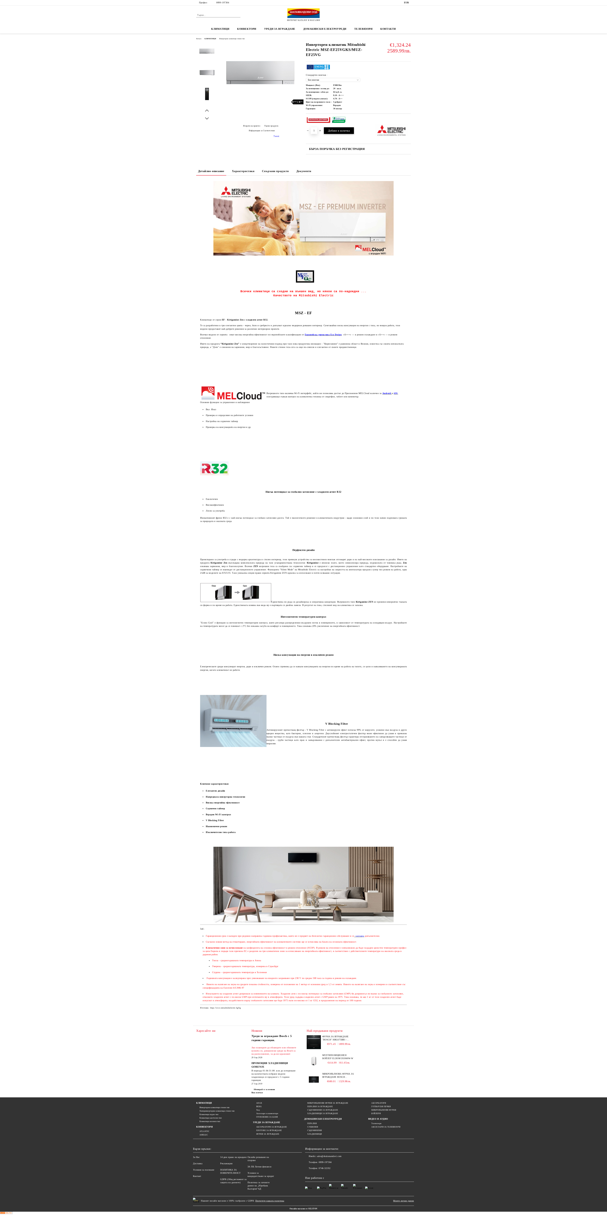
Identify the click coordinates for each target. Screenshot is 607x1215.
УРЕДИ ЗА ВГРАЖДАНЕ (279, 29)
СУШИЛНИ (312, 1127)
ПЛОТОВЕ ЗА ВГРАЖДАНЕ (269, 1130)
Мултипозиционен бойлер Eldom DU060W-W (337, 1057)
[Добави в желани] (408, 120)
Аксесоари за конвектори (267, 1113)
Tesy (258, 1110)
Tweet (276, 136)
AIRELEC (203, 1135)
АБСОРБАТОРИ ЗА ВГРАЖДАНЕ (271, 1127)
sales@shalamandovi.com (329, 1156)
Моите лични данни (403, 1201)
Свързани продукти (275, 171)
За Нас (196, 1157)
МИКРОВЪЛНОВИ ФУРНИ (383, 1110)
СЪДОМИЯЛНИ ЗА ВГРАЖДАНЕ (322, 1110)
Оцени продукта (271, 126)
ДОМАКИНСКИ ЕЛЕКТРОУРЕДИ (324, 29)
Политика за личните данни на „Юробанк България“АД (259, 1185)
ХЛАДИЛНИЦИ (314, 1134)
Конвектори (246, 29)
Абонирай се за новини (264, 1089)
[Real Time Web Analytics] (6, 1213)
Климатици (220, 29)
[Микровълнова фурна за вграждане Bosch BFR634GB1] (314, 1079)
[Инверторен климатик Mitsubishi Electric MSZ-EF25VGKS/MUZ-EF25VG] (261, 103)
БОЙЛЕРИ (376, 1113)
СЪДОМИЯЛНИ (314, 1130)
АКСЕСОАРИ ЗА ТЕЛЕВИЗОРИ (385, 1127)
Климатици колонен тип (209, 1121)
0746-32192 (324, 1168)
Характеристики (243, 171)
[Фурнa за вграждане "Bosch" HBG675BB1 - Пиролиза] (314, 1042)
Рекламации (226, 1163)
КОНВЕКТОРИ (204, 1127)
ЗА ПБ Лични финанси (260, 1167)
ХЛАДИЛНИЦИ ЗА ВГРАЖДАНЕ (322, 1113)
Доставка (197, 1163)
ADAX (259, 1103)
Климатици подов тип (208, 1114)
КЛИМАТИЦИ (210, 39)
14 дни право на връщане (233, 1157)
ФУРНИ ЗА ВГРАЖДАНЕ (267, 1134)
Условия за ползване (203, 1170)
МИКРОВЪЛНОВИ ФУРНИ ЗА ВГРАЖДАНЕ (327, 1103)
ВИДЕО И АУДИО (378, 1119)
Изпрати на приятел (251, 126)
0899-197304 (222, 2)
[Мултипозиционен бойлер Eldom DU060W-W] (314, 1061)
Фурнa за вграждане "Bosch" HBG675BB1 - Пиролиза (335, 1038)
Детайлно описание (211, 171)
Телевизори (363, 29)
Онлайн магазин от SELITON (303, 1209)
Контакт (197, 1176)
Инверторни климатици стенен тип (232, 39)
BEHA (259, 1106)
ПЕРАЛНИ (312, 1123)
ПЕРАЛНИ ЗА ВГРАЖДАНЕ (320, 1106)
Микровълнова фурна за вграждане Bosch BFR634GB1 (338, 1076)
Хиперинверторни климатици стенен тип (217, 1111)
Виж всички (257, 1093)
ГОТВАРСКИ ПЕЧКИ (381, 1106)
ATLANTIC (204, 1131)
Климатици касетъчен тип (210, 1118)
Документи (303, 171)
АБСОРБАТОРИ (378, 1103)
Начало (198, 39)
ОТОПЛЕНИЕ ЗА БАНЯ (267, 1117)
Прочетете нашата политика (269, 1201)
